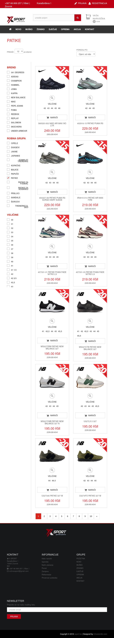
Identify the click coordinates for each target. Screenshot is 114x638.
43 (12, 286)
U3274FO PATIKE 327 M (90, 495)
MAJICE (14, 169)
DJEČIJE (53, 29)
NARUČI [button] (54, 117)
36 (12, 244)
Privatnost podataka (49, 577)
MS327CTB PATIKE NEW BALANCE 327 (90, 348)
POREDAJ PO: (82, 50)
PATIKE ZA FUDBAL (23, 182)
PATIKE (14, 178)
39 (12, 257)
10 (91, 516)
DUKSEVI (15, 147)
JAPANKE (15, 155)
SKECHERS (16, 126)
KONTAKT (89, 29)
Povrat (44, 568)
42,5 (13, 282)
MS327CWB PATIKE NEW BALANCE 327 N (52, 422)
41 (12, 265)
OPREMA (65, 29)
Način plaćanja (47, 565)
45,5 (60, 331)
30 (12, 219)
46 (59, 108)
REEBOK (15, 114)
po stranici (28, 52)
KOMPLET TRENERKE (23, 160)
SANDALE (15, 197)
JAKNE (14, 151)
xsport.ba (78, 634)
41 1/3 (14, 269)
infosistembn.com (100, 634)
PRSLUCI (15, 193)
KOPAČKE (15, 165)
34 (12, 236)
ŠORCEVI (15, 201)
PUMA (14, 110)
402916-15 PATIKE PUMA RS (90, 123)
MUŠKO (29, 29)
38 (12, 253)
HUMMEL (15, 84)
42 (12, 274)
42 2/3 (14, 278)
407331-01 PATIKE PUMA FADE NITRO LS (52, 273)
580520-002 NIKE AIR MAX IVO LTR (52, 124)
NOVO (18, 29)
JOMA (14, 89)
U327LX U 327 (90, 421)
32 (12, 228)
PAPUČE (15, 173)
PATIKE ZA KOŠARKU (23, 188)
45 (55, 108)
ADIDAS (14, 76)
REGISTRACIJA (99, 3)
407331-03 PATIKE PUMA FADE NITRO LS (90, 273)
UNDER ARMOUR (19, 130)
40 (12, 261)
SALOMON (16, 122)
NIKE (13, 101)
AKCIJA (77, 29)
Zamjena (45, 571)
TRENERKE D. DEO (21, 206)
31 (12, 223)
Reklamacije (46, 574)
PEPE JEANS (17, 105)
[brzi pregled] (52, 98)
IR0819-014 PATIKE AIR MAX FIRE (90, 198)
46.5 (54, 480)
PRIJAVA (82, 3)
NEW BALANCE (18, 97)
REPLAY (15, 118)
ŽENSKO (41, 29)
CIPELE (14, 143)
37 (12, 249)
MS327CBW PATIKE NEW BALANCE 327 (52, 347)
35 (12, 240)
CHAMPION (16, 80)
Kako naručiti (47, 558)
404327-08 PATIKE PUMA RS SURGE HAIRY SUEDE (52, 198)
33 (12, 232)
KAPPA (14, 93)
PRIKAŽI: (10, 52)
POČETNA (80, 558)
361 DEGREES (17, 72)
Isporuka (45, 561)
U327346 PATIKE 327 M (52, 495)
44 (52, 108)
